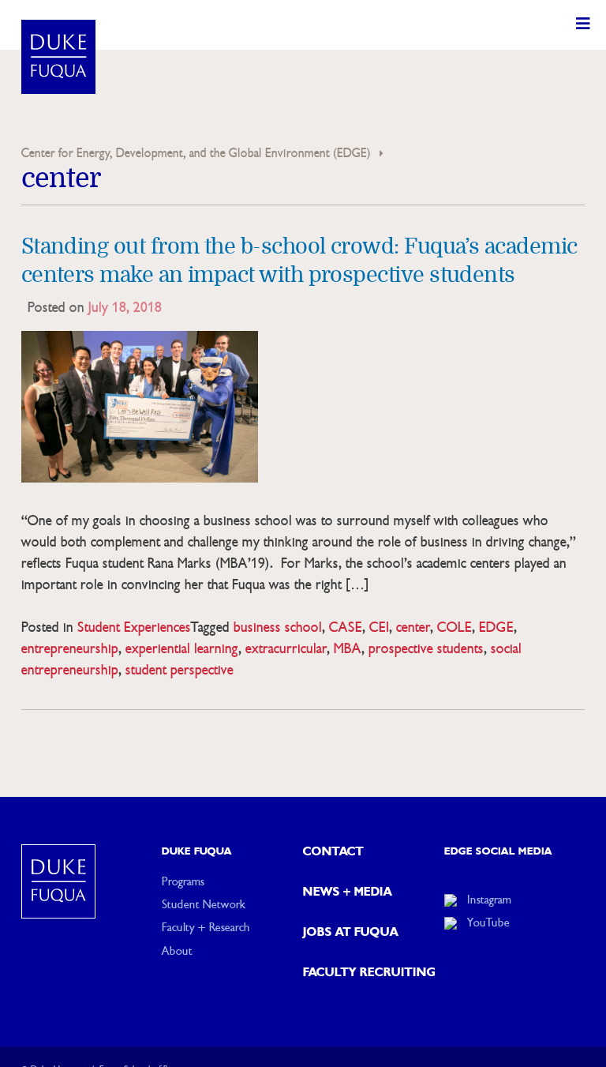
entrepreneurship (69, 648)
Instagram (489, 899)
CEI (379, 627)
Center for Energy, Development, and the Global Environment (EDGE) (196, 153)
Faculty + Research (206, 927)
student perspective (179, 669)
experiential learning (181, 648)
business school (278, 627)
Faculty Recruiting (369, 972)
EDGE (496, 627)
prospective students (426, 648)
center (413, 627)
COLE (454, 627)
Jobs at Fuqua (350, 932)
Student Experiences (134, 627)
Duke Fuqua (197, 851)
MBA (347, 648)
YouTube (488, 922)
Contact (333, 851)
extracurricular (286, 648)
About (177, 951)
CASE (345, 627)
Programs (183, 881)
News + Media (347, 892)
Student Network (203, 904)
